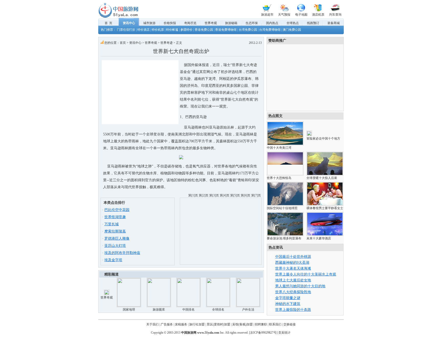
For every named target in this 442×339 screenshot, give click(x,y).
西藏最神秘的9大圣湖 (292, 262)
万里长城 (111, 224)
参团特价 (186, 29)
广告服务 (167, 324)
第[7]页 (256, 195)
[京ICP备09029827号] (263, 332)
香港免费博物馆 (226, 29)
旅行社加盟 (197, 324)
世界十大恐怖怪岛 (279, 178)
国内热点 (272, 23)
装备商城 (333, 23)
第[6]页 (245, 195)
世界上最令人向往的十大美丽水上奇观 (305, 274)
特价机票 (158, 29)
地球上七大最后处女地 (293, 280)
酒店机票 (318, 14)
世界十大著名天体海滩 (293, 268)
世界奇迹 (166, 43)
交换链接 (289, 324)
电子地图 (301, 14)
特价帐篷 (172, 29)
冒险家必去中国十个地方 (323, 138)
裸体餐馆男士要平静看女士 (324, 208)
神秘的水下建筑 (287, 304)
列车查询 (335, 14)
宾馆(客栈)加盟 (242, 324)
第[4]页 (224, 195)
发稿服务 (181, 324)
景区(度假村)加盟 (218, 324)
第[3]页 (214, 195)
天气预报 (284, 14)
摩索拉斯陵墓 (115, 231)
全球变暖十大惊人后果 (321, 178)
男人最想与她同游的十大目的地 (300, 286)
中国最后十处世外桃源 (293, 257)
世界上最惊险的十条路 (293, 310)
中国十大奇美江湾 (279, 148)
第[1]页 (193, 195)
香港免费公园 (204, 29)
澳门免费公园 (292, 29)
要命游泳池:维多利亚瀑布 (284, 238)
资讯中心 (129, 23)
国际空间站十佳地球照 (282, 208)
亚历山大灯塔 (115, 246)
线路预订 (313, 23)
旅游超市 (267, 14)
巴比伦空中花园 (116, 210)
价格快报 (170, 23)
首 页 (108, 23)
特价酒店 (143, 29)
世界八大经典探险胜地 (293, 292)
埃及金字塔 (113, 260)
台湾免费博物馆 (270, 29)
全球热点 (292, 23)
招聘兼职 (261, 324)
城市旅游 (149, 23)
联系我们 (275, 324)
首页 (123, 43)
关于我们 (152, 324)
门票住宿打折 (126, 29)
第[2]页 (203, 195)
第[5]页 (235, 195)
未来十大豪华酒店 (318, 238)
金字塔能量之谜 (287, 298)
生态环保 (252, 23)
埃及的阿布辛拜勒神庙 (122, 253)
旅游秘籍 (231, 23)
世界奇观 (211, 23)
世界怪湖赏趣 (115, 217)
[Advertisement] (140, 92)
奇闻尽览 (190, 23)
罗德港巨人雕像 (116, 238)
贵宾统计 (284, 332)
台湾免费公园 (248, 29)
